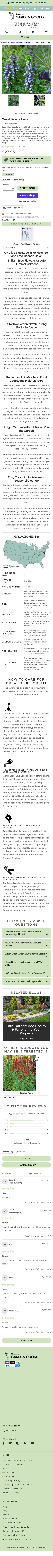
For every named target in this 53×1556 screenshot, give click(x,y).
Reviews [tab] (7, 1152)
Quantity (5, 184)
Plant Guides (9, 1519)
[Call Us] (6, 32)
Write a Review (32, 1165)
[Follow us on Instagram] (17, 1443)
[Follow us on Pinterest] (25, 1443)
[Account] (33, 32)
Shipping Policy (11, 1481)
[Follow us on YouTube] (32, 1443)
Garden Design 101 (13, 1531)
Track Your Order (12, 1464)
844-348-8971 (13, 1431)
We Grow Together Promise (18, 1460)
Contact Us (8, 1477)
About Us (7, 1468)
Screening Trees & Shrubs (17, 1539)
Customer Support (13, 1523)
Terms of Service (12, 1489)
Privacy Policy (10, 1493)
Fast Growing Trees (13, 1535)
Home (4, 42)
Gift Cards (8, 1472)
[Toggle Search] (20, 32)
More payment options (27, 201)
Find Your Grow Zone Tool (17, 1527)
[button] (26, 146)
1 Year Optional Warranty (17, 1485)
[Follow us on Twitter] (10, 1443)
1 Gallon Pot (8, 175)
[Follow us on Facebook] (3, 1443)
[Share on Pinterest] (17, 220)
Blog (5, 1507)
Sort (31, 1174)
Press (5, 1515)
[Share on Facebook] (10, 220)
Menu (28, 37)
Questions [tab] (20, 1152)
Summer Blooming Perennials (21, 42)
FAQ (4, 1511)
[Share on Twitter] (14, 220)
